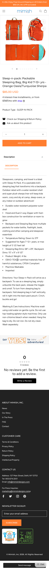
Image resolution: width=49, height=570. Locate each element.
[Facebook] (3, 496)
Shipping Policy (8, 455)
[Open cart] (45, 11)
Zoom (43, 21)
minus (6, 134)
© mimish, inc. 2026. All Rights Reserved (24, 554)
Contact (5, 426)
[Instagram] (17, 496)
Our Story (6, 413)
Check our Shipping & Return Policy (24, 119)
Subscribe (11, 522)
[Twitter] (10, 496)
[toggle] (43, 28)
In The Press (7, 417)
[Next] (36, 68)
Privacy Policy (8, 446)
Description (9, 157)
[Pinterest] (24, 496)
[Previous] (12, 68)
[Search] (40, 11)
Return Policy (7, 451)
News (4, 408)
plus (42, 134)
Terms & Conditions (10, 442)
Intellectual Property (10, 460)
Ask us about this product (19, 123)
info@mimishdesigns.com (18, 482)
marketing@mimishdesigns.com (16, 491)
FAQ (4, 422)
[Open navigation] (3, 11)
